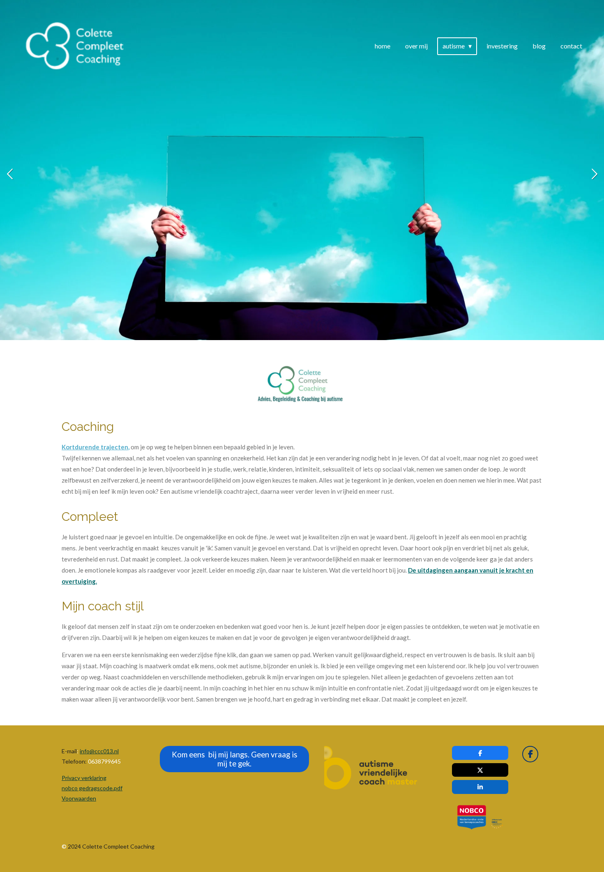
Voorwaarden (79, 798)
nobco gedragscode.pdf (92, 788)
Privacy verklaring (84, 777)
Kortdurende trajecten (95, 447)
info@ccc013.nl (99, 751)
